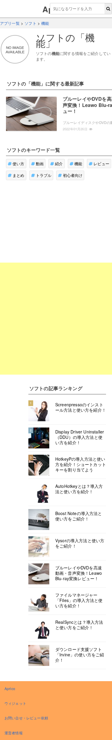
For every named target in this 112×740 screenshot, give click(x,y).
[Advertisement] (56, 319)
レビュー (101, 163)
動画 (40, 163)
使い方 (18, 163)
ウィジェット (15, 703)
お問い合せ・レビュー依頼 (26, 717)
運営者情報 (13, 732)
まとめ (18, 175)
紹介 (59, 163)
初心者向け (73, 175)
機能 (78, 163)
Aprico (9, 688)
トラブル (44, 175)
